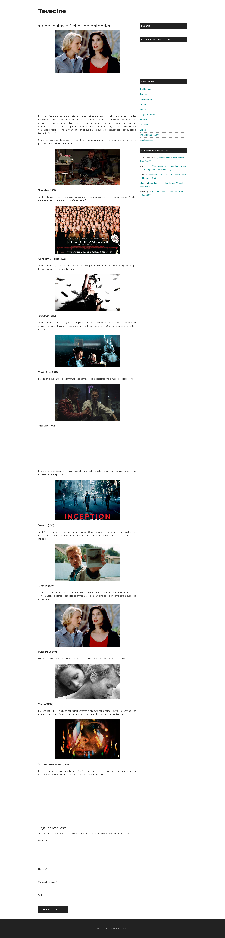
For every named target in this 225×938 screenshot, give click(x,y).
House (143, 109)
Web (40, 895)
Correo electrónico (47, 882)
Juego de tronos (147, 114)
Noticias (143, 119)
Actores (143, 94)
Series (143, 130)
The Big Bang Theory (149, 135)
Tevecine (52, 11)
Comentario (44, 840)
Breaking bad (146, 99)
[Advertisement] (87, 94)
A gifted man (145, 89)
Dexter (143, 104)
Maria (142, 183)
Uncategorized (146, 140)
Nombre (42, 869)
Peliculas (144, 125)
